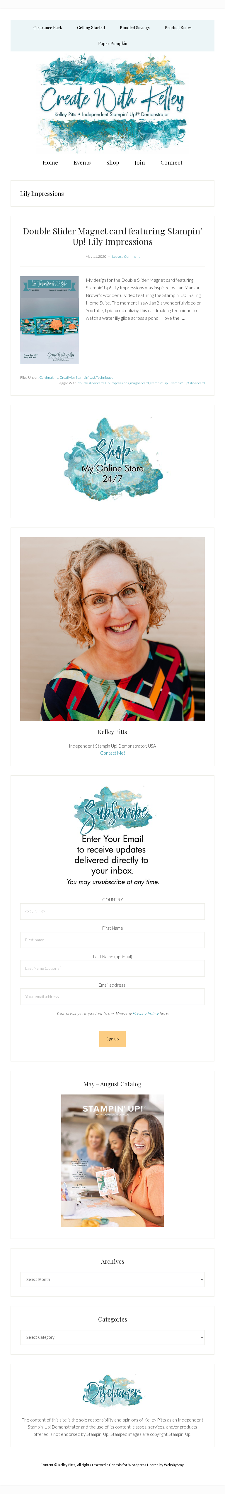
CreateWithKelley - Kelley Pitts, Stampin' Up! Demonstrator (112, 102)
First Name (112, 928)
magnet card (139, 383)
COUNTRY (112, 899)
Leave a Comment (126, 256)
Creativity (66, 377)
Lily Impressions (117, 383)
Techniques (104, 377)
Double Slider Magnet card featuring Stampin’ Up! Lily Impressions (112, 236)
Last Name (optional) (112, 956)
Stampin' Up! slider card (187, 383)
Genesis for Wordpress (127, 1465)
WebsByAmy (174, 1465)
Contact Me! (112, 752)
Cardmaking (48, 377)
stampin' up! (159, 383)
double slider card (91, 383)
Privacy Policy (145, 1013)
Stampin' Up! (85, 377)
